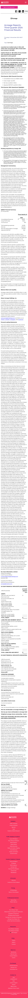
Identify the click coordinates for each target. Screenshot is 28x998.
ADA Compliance (13, 865)
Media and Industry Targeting (14, 848)
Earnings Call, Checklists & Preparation (14, 917)
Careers (13, 957)
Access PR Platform (14, 838)
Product (13, 940)
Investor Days (13, 870)
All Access (14, 880)
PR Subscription (13, 890)
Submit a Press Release (14, 892)
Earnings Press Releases (13, 868)
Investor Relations (13, 955)
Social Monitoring (13, 849)
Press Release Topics (13, 909)
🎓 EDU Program (13, 932)
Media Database (13, 842)
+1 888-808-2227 (13, 979)
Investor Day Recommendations (13, 920)
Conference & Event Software (14, 882)
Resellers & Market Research (14, 830)
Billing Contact (14, 986)
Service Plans (13, 900)
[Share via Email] (26, 11)
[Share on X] (20, 11)
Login (14, 977)
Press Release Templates (13, 928)
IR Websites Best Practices (13, 915)
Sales (14, 980)
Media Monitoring (13, 846)
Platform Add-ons (13, 901)
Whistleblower (13, 872)
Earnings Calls (14, 867)
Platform (13, 942)
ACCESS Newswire (14, 965)
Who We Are (13, 952)
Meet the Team (14, 954)
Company (14, 944)
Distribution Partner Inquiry (13, 988)
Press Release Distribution (13, 840)
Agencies (13, 827)
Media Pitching (14, 844)
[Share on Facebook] (16, 11)
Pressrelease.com (13, 969)
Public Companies (13, 823)
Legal (14, 829)
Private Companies (14, 825)
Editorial (13, 984)
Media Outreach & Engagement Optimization (13, 911)
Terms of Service (23, 993)
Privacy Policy (14, 994)
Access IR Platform (14, 861)
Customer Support (13, 982)
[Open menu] (25, 2)
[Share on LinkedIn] (23, 11)
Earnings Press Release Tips (14, 919)
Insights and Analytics (13, 851)
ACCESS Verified (13, 853)
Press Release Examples (13, 930)
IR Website (13, 863)
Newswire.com (14, 967)
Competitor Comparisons (13, 913)
